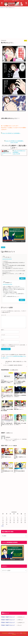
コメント (3, 315)
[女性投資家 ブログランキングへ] (5, 151)
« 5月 (2, 526)
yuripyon (8, 437)
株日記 (3, 247)
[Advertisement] (14, 23)
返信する (22, 278)
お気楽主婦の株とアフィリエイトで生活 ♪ (15, 633)
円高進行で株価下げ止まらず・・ (9, 617)
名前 (2, 329)
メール (3, 334)
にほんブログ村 (14, 142)
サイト (2, 339)
